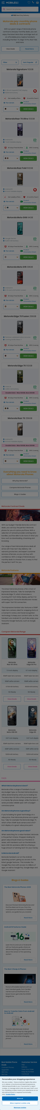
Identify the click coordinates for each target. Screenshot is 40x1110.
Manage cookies (20, 1108)
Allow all (20, 1098)
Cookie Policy (10, 1094)
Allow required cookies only (20, 1103)
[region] (20, 1093)
